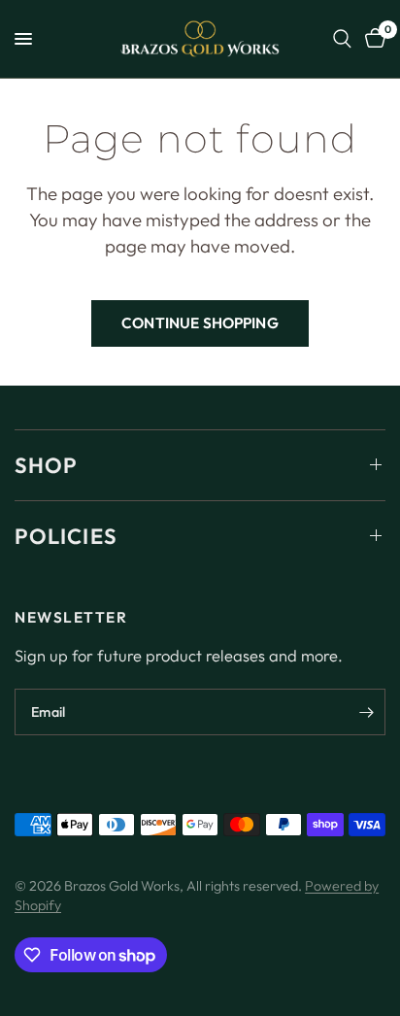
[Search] (342, 39)
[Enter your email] (366, 712)
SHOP (46, 465)
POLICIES (66, 536)
